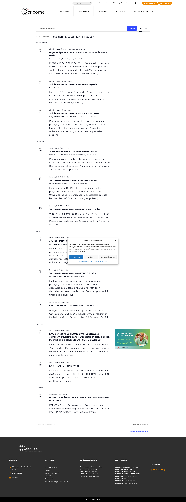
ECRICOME (64, 11)
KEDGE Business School (88, 469)
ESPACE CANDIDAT (149, 3)
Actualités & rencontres (144, 11)
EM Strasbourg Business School (91, 467)
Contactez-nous (127, 3)
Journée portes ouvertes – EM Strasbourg (73, 180)
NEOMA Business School (89, 474)
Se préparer (120, 11)
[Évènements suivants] (39, 36)
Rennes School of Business (89, 476)
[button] (116, 241)
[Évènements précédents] (36, 36)
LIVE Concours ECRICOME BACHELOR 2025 (73, 305)
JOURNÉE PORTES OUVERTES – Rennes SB (73, 151)
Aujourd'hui (46, 36)
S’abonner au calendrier (138, 431)
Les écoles (102, 11)
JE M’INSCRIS (164, 3)
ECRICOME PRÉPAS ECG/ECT (125, 471)
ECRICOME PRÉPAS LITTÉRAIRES (127, 474)
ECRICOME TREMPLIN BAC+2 (126, 476)
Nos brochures (105, 3)
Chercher (132, 28)
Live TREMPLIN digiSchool (64, 366)
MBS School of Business (88, 471)
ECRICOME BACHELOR (123, 469)
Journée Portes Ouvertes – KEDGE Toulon (73, 273)
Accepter (76, 257)
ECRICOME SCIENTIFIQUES (125, 481)
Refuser (91, 257)
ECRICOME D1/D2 (121, 478)
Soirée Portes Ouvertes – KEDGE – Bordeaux (74, 113)
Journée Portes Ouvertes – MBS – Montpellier (75, 209)
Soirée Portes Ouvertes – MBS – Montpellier (73, 84)
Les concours (83, 11)
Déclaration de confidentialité (99, 261)
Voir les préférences (107, 257)
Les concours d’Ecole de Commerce (127, 467)
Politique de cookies (84, 261)
